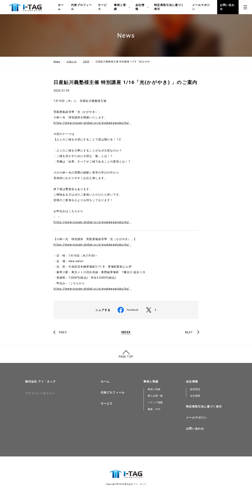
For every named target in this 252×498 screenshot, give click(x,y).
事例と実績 (154, 389)
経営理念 (195, 389)
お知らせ (72, 61)
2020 (86, 61)
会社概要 (195, 395)
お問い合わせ (227, 6)
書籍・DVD (154, 409)
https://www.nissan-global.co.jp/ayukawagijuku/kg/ (91, 122)
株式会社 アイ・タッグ (40, 381)
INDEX (126, 332)
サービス (102, 6)
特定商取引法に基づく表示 (169, 6)
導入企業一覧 (155, 395)
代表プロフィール (81, 6)
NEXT (189, 332)
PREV (63, 332)
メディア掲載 (155, 402)
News (57, 61)
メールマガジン (201, 6)
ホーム (61, 6)
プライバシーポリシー (40, 393)
